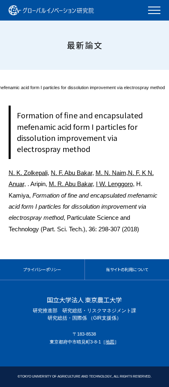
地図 (109, 341)
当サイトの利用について (127, 269)
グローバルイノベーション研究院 (51, 10)
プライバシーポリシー (42, 269)
